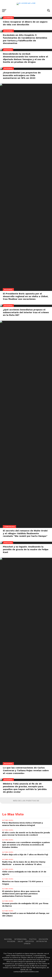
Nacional (8, 939)
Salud (20, 941)
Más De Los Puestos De (26, 801)
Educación (43, 939)
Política (32, 939)
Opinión (27, 944)
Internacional (20, 939)
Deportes (29, 941)
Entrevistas (41, 941)
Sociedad (11, 941)
